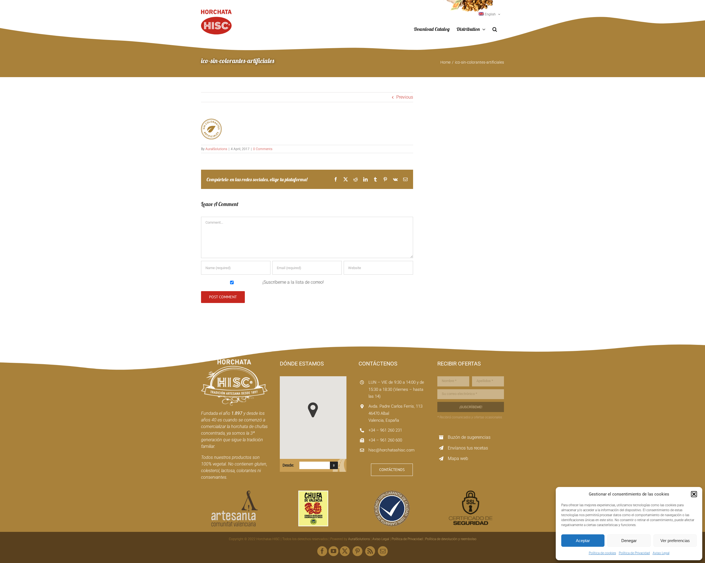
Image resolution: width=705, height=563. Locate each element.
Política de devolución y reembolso (450, 539)
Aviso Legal (661, 553)
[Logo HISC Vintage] (234, 361)
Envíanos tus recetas (468, 448)
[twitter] (345, 551)
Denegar (629, 540)
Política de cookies (602, 553)
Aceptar (583, 540)
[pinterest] (357, 551)
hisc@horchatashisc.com (391, 450)
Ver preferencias (675, 540)
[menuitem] (489, 14)
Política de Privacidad (634, 553)
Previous (404, 97)
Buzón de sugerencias (469, 437)
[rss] (370, 551)
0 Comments (262, 149)
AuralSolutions (216, 149)
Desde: (288, 465)
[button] (694, 494)
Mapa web (458, 458)
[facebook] (322, 551)
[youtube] (333, 551)
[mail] (383, 551)
